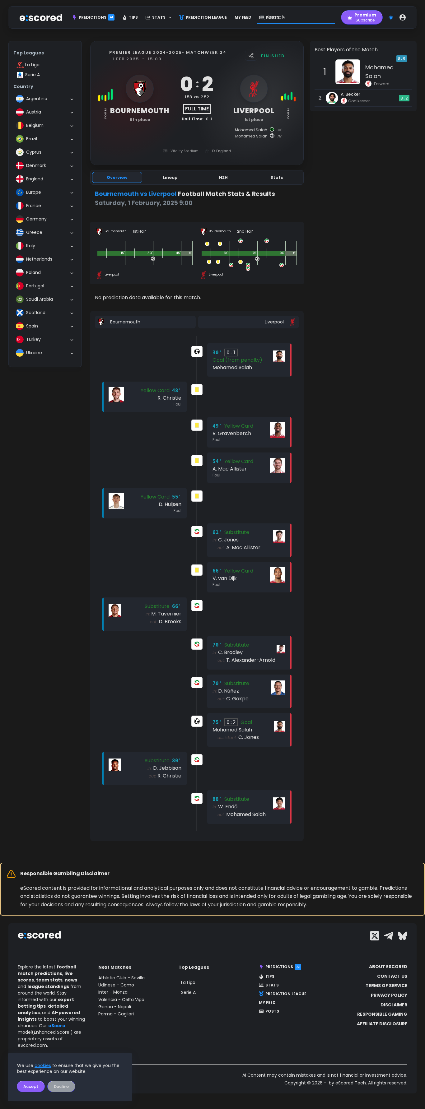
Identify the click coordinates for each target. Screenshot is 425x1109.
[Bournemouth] (145, 322)
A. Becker (350, 94)
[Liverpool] (248, 322)
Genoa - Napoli (114, 1007)
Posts (272, 1011)
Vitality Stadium (184, 150)
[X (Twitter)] (374, 935)
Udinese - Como (116, 985)
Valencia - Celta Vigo (121, 999)
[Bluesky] (402, 935)
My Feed (243, 17)
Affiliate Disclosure (382, 1024)
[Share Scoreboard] (251, 56)
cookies (43, 1065)
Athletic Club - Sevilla (121, 978)
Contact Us (392, 976)
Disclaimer (394, 1005)
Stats (159, 17)
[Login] (402, 17)
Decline (61, 1086)
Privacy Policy (389, 995)
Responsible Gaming (382, 1014)
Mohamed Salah (379, 71)
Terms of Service (386, 985)
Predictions (96, 17)
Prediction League (206, 17)
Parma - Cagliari (116, 1014)
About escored (388, 966)
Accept (30, 1086)
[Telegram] (388, 935)
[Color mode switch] (391, 17)
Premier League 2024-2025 (145, 52)
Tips (133, 17)
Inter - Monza (113, 992)
